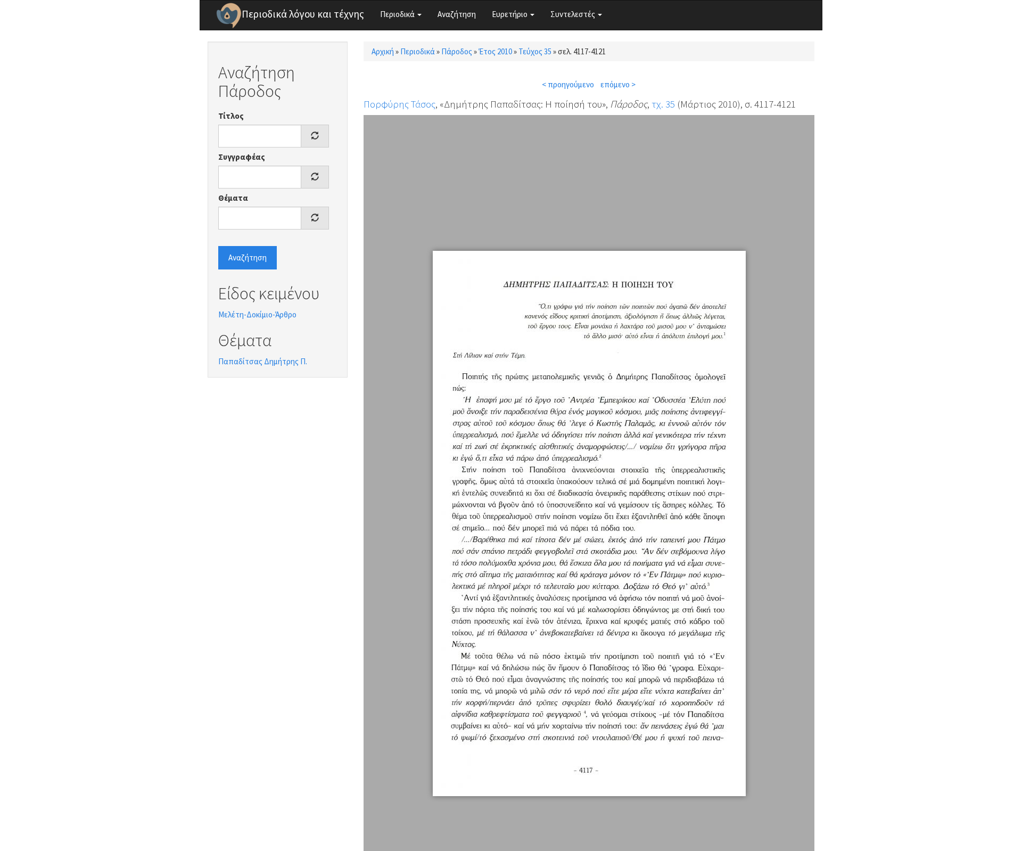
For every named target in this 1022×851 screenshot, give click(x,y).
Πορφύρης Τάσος (399, 103)
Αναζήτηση (457, 14)
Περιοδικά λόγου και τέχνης (303, 13)
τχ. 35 (663, 103)
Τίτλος (231, 116)
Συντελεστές (573, 14)
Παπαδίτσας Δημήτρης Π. (262, 361)
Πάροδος (456, 51)
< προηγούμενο (568, 84)
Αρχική (383, 51)
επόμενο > (618, 84)
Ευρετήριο (510, 14)
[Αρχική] (229, 15)
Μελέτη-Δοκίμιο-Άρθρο (257, 314)
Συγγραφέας (241, 157)
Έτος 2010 (495, 51)
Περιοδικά (398, 14)
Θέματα (233, 198)
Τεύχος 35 (534, 51)
